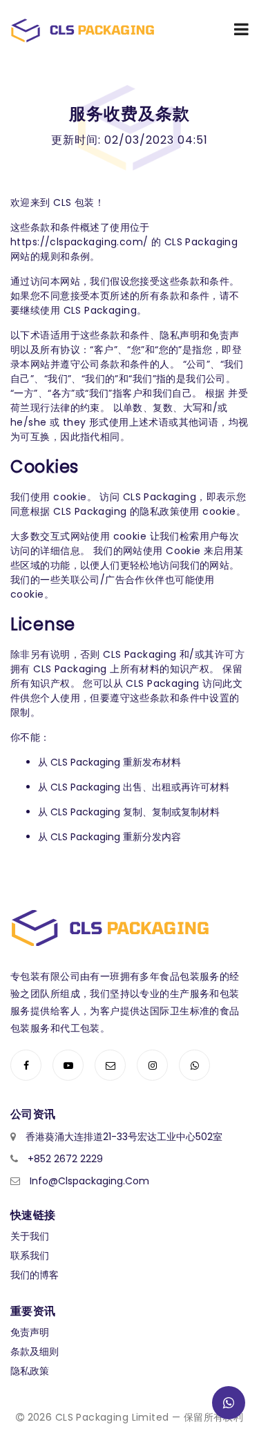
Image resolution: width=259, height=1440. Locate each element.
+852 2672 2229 (65, 1159)
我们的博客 (34, 1275)
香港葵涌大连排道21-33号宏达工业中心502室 (124, 1137)
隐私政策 (29, 1371)
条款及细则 (34, 1351)
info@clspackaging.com (89, 1181)
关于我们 (29, 1236)
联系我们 (29, 1255)
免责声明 (29, 1332)
